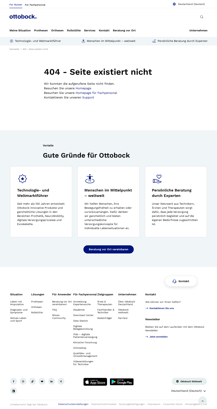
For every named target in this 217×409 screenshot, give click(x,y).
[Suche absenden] (202, 17)
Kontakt (150, 294)
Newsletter (152, 319)
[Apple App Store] (95, 382)
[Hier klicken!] (13, 381)
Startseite (14, 49)
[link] (20, 30)
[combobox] (189, 4)
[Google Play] (122, 382)
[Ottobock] (23, 16)
